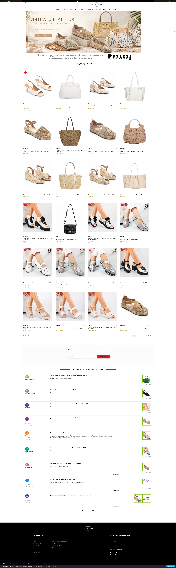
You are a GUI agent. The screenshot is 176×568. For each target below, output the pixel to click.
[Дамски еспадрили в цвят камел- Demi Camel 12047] (134, 308)
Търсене (35, 554)
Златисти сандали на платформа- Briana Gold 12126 (36, 194)
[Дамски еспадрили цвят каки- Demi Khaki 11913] (102, 131)
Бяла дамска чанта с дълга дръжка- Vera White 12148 (69, 107)
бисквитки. (53, 566)
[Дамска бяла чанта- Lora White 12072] (134, 87)
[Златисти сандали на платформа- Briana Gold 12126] (37, 176)
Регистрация (36, 545)
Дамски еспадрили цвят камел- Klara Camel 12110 (36, 151)
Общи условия (36, 552)
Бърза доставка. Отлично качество (58, 406)
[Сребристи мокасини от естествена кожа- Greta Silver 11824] (102, 264)
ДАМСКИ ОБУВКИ (79, 9)
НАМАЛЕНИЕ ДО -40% (115, 9)
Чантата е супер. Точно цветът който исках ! (61, 378)
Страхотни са (53, 420)
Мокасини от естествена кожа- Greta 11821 (131, 239)
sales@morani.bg (114, 539)
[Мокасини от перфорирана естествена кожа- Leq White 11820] (37, 264)
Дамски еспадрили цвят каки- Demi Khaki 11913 (100, 151)
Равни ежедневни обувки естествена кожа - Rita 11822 (70, 284)
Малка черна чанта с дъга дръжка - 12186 (66, 239)
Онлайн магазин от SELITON (149, 563)
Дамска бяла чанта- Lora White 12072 (129, 107)
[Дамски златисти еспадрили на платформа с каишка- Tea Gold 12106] (137, 499)
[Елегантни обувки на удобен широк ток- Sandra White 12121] (102, 87)
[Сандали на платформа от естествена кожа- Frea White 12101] (134, 264)
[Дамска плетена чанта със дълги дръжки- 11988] (70, 176)
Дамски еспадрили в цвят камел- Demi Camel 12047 (133, 328)
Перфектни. (53, 450)
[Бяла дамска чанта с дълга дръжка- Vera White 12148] (70, 87)
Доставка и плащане (38, 543)
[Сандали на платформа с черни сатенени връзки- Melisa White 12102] (37, 219)
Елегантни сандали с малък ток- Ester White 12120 (36, 107)
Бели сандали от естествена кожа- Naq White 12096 (69, 328)
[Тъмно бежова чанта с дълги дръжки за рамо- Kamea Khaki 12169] (70, 131)
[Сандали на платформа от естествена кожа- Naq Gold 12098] (37, 308)
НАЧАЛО (57, 9)
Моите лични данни (48, 563)
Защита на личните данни (59, 539)
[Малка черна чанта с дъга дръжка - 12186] (70, 219)
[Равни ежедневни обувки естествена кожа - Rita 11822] (70, 264)
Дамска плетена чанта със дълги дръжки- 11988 (68, 194)
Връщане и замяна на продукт (40, 547)
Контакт (35, 550)
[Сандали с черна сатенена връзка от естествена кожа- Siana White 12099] (102, 219)
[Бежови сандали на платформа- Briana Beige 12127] (102, 176)
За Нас (34, 541)
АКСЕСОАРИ (103, 9)
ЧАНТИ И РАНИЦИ (92, 9)
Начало (35, 539)
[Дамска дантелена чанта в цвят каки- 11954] (134, 131)
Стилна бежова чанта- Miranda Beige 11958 (131, 194)
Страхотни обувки (54, 392)
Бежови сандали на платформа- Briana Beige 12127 (101, 194)
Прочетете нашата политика (34, 563)
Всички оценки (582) (88, 510)
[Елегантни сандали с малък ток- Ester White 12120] (37, 87)
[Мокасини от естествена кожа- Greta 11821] (134, 219)
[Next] (174, 32)
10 (150, 335)
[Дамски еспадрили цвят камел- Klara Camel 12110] (37, 131)
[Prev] (2, 32)
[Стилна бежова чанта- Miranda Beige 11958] (134, 176)
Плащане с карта (56, 545)
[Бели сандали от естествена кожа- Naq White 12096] (70, 308)
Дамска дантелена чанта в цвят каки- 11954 (131, 151)
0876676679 (7, 1)
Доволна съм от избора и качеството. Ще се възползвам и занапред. (67, 482)
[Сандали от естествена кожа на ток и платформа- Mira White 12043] (102, 308)
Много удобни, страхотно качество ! (59, 466)
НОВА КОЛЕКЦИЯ (67, 9)
